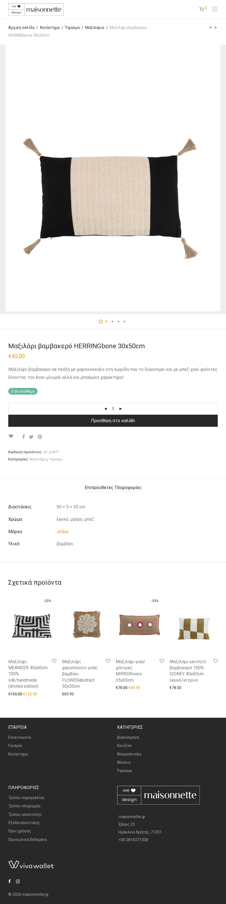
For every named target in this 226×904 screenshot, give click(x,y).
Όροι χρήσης (19, 831)
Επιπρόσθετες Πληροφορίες (113, 487)
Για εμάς (15, 745)
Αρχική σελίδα (21, 27)
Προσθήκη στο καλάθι (113, 420)
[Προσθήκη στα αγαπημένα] (13, 436)
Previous (9, 178)
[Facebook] (9, 881)
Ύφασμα (72, 27)
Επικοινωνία (19, 737)
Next (216, 178)
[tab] (113, 487)
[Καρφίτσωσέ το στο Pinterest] (40, 437)
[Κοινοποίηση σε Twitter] (31, 437)
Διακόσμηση (128, 737)
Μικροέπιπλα (129, 754)
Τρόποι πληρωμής (24, 806)
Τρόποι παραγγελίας (26, 797)
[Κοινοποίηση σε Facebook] (23, 437)
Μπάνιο (124, 762)
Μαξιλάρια (94, 27)
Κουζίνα (124, 745)
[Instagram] (18, 881)
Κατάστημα (50, 27)
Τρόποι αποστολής (25, 814)
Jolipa (62, 531)
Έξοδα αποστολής (24, 823)
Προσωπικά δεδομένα (27, 839)
